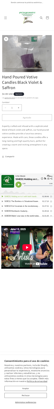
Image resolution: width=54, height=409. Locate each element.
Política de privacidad (37, 381)
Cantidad (5, 102)
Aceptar (25, 388)
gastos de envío (10, 98)
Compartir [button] (9, 156)
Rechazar (26, 395)
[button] (5, 18)
